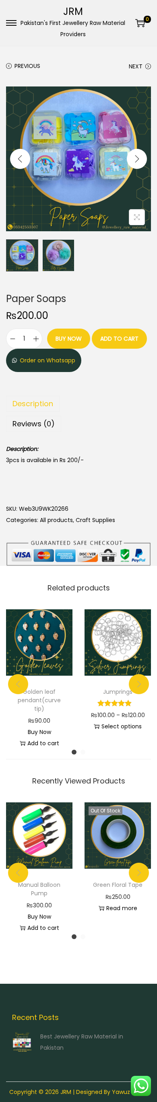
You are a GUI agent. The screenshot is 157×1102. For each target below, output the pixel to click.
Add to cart (119, 339)
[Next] (137, 159)
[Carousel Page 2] (83, 752)
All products (56, 520)
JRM (73, 11)
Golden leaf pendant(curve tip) (39, 700)
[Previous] (20, 159)
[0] (140, 23)
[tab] (78, 404)
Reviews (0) (33, 424)
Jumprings (117, 692)
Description (32, 404)
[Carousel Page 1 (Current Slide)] (74, 752)
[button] (43, 360)
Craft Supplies (95, 520)
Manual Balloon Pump (39, 889)
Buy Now (69, 339)
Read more (121, 908)
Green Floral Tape (118, 885)
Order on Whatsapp (47, 360)
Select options (121, 726)
